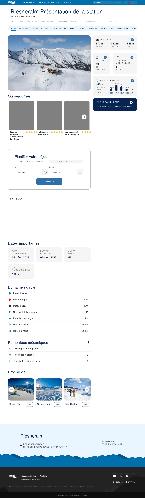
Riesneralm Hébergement (31, 162)
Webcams (45, 28)
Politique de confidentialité (29, 487)
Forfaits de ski (106, 28)
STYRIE (15, 16)
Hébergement (122, 28)
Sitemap (57, 487)
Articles (68, 2)
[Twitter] (120, 475)
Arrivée (18, 167)
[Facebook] (133, 475)
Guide (13, 28)
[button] (49, 218)
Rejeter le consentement (87, 487)
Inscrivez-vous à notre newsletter (31, 479)
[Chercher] (119, 2)
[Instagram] (127, 475)
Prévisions (92, 28)
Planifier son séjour (49, 2)
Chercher (49, 181)
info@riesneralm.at (110, 444)
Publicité (43, 476)
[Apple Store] (130, 482)
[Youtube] (114, 475)
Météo (36, 28)
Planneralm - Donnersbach (83, 22)
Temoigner (56, 28)
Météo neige (24, 28)
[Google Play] (118, 482)
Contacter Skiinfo (28, 476)
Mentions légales (14, 487)
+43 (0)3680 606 (106, 441)
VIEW (29, 404)
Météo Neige (28, 2)
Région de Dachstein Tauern (40, 22)
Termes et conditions (46, 487)
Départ (52, 167)
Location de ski (66, 162)
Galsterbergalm (107, 22)
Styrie (129, 106)
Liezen (21, 22)
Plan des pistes (77, 28)
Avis (66, 28)
